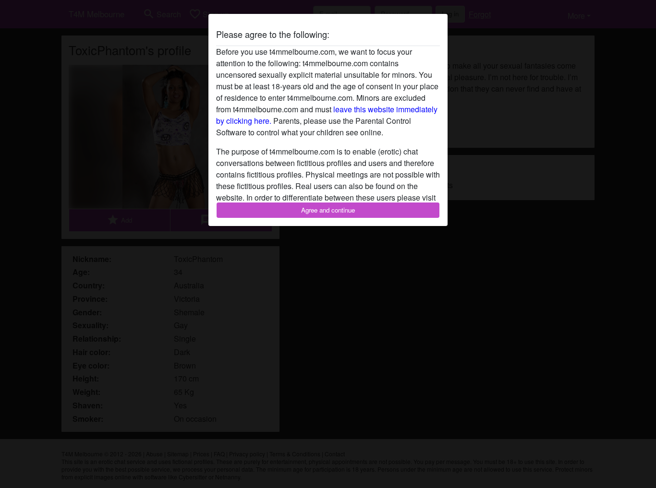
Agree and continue (328, 209)
